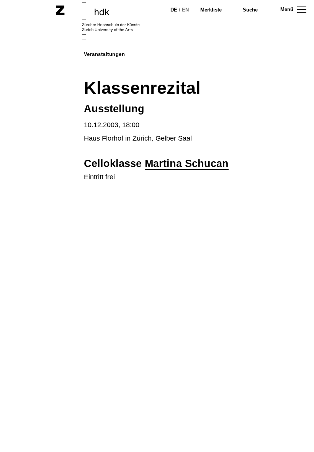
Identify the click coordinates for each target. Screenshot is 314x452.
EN (185, 10)
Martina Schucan (187, 163)
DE (173, 10)
